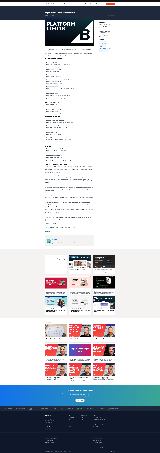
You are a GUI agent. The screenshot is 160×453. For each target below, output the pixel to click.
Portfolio (80, 3)
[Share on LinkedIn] (112, 15)
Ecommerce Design (68, 3)
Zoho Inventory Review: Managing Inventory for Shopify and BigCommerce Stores (104, 35)
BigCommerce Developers (49, 440)
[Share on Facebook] (114, 15)
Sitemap (70, 451)
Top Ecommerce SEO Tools (97, 417)
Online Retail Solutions (102, 46)
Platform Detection (102, 51)
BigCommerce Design (48, 436)
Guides (82, 417)
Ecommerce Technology (103, 43)
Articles (46, 9)
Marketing (75, 3)
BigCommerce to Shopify (97, 444)
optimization (108, 48)
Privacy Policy (57, 451)
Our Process (86, 3)
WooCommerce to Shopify (97, 445)
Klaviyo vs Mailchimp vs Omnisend (98, 421)
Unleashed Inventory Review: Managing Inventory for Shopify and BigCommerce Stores (104, 32)
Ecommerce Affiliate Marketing (98, 422)
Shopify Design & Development (74, 436)
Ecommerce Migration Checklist (98, 447)
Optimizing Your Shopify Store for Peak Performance (104, 25)
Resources (82, 421)
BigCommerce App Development (50, 444)
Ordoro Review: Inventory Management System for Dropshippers (104, 29)
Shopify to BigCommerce (97, 440)
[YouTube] (54, 243)
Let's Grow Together (110, 3)
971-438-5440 (48, 426)
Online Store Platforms (103, 48)
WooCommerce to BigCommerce (98, 442)
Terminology (65, 451)
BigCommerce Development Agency (51, 438)
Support (95, 3)
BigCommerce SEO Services (49, 442)
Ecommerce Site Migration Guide (98, 436)
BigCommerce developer (54, 230)
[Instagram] (50, 429)
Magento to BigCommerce (97, 438)
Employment (83, 422)
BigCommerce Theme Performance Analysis (104, 27)
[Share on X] (111, 15)
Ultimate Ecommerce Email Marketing (99, 419)
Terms (61, 451)
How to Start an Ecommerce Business (99, 424)
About (91, 3)
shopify (107, 51)
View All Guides (95, 426)
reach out (49, 231)
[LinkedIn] (52, 243)
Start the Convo (80, 400)
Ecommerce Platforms (103, 41)
